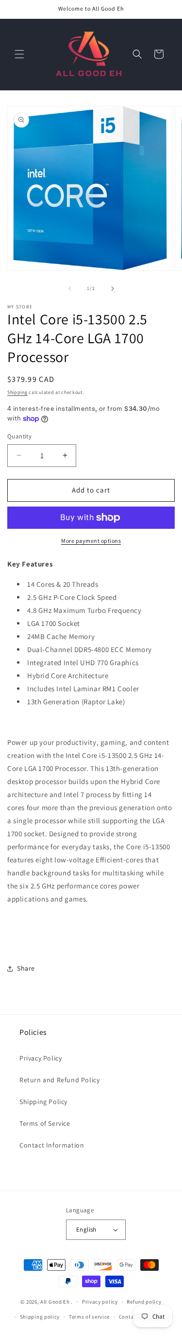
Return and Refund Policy (59, 1079)
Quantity (19, 436)
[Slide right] (112, 288)
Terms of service (89, 1316)
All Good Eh (55, 1301)
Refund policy (144, 1301)
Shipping (17, 392)
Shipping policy (40, 1316)
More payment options (91, 540)
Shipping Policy (43, 1101)
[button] (19, 54)
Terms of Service (44, 1123)
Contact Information (51, 1145)
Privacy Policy (40, 1058)
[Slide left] (70, 288)
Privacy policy (100, 1301)
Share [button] (26, 968)
